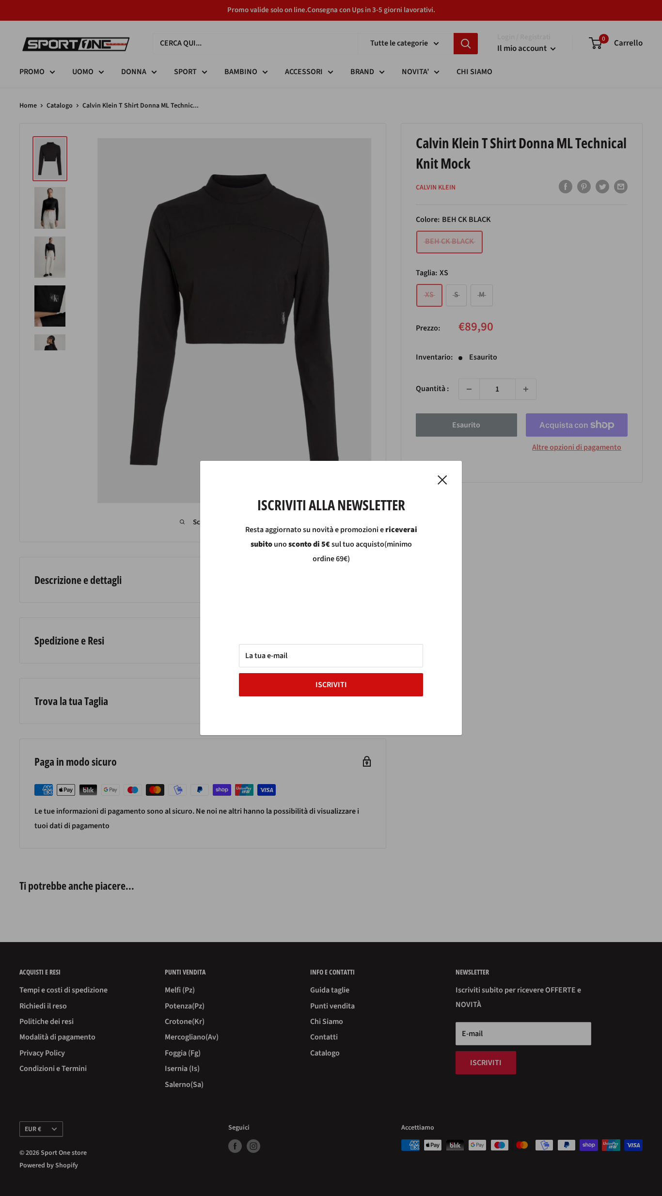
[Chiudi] (442, 479)
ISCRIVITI (331, 684)
